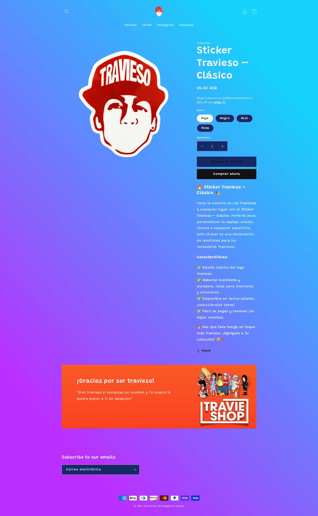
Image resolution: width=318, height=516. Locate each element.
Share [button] (206, 350)
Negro (225, 118)
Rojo (205, 118)
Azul (244, 118)
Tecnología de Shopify (171, 506)
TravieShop (150, 506)
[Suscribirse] (134, 470)
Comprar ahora (226, 174)
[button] (66, 11)
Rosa (205, 128)
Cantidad (203, 137)
